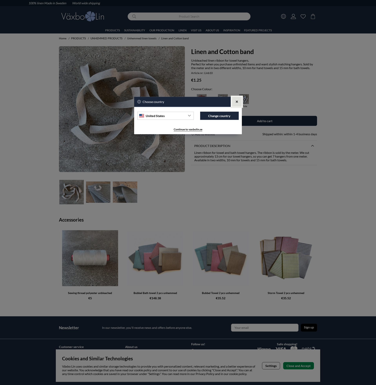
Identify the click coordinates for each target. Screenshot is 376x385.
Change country (219, 116)
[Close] (237, 102)
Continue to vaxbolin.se (188, 129)
